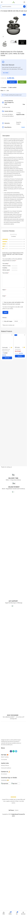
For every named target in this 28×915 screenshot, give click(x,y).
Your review (6, 273)
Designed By (18, 909)
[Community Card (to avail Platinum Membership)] (7, 388)
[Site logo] (13, 2)
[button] (7, 453)
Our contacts (4, 869)
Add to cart (12, 82)
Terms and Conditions (6, 863)
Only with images (8, 321)
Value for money (6, 265)
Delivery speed (6, 270)
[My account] (24, 2)
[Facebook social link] (4, 91)
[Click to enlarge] (3, 36)
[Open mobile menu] (1, 2)
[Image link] (5, 882)
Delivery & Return (5, 860)
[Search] (24, 6)
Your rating (6, 263)
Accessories (17, 445)
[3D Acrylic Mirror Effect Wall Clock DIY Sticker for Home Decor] (20, 388)
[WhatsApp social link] (6, 91)
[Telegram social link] (8, 91)
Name (4, 289)
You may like (4, 854)
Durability (5, 267)
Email (4, 296)
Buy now (22, 82)
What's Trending (4, 852)
